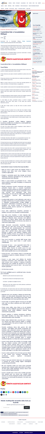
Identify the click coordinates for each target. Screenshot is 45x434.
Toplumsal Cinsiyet (21, 8)
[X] (34, 1)
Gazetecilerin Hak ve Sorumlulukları (22, 412)
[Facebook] (26, 1)
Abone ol (26, 407)
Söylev (16, 8)
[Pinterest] (32, 1)
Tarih (13, 5)
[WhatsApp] (15, 38)
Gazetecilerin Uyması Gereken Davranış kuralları (9, 415)
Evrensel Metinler (6, 29)
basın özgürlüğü (12, 412)
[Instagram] (28, 1)
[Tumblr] (28, 38)
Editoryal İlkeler (21, 0)
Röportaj (9, 5)
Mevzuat (2, 8)
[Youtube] (36, 1)
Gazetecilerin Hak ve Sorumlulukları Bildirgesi (9, 413)
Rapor (6, 5)
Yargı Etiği (28, 8)
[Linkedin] (30, 1)
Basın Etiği (6, 412)
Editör (2, 37)
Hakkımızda (12, 0)
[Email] (23, 38)
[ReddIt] (20, 38)
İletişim (16, 0)
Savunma (6, 8)
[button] (42, 3)
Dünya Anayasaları (24, 5)
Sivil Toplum (11, 8)
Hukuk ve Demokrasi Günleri (34, 5)
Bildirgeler (17, 5)
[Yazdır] (26, 38)
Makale (2, 5)
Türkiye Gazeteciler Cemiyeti (23, 415)
